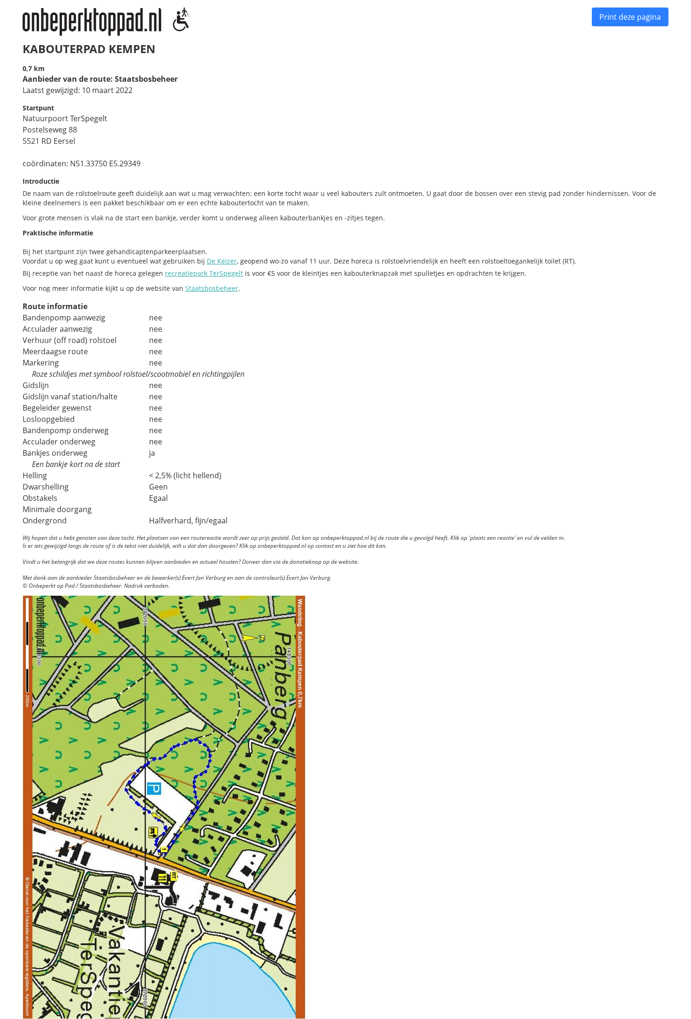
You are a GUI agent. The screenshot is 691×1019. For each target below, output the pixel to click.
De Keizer (222, 261)
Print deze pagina (630, 17)
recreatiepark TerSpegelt (204, 273)
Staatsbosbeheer (211, 288)
